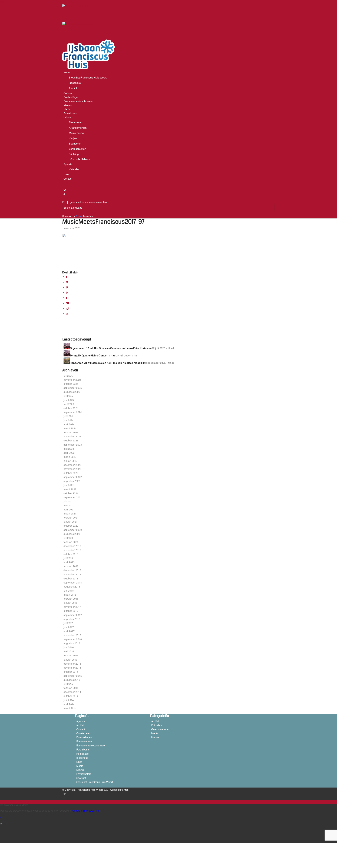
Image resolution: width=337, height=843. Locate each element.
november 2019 (72, 550)
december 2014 (72, 692)
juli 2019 (68, 558)
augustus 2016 (72, 643)
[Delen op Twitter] (67, 282)
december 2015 (72, 663)
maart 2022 (70, 489)
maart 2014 (70, 708)
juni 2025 (69, 400)
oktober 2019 (71, 554)
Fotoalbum (157, 725)
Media (79, 765)
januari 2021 (70, 521)
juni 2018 (69, 590)
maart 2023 (70, 456)
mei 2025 (69, 404)
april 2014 (69, 704)
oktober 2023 (71, 440)
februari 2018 (71, 598)
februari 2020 (71, 542)
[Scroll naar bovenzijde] (1, 823)
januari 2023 (70, 460)
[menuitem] (169, 80)
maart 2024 (70, 428)
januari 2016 (70, 659)
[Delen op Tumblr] (66, 297)
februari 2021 (71, 517)
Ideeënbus (82, 757)
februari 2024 (71, 432)
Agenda (80, 721)
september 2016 (73, 639)
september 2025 (73, 387)
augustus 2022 (72, 481)
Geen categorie (159, 729)
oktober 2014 (71, 696)
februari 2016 (71, 655)
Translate (88, 216)
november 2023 (72, 436)
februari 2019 (71, 566)
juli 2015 (68, 683)
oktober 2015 (71, 671)
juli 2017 (68, 623)
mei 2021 (69, 505)
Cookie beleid (83, 733)
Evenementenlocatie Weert (91, 745)
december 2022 (72, 465)
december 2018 (72, 570)
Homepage (82, 753)
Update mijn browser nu (85, 810)
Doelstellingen (84, 737)
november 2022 (72, 469)
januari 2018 (70, 602)
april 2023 (69, 452)
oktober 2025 (71, 383)
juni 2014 (69, 700)
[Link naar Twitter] (65, 190)
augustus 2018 (72, 586)
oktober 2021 (71, 493)
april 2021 (69, 509)
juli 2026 (68, 375)
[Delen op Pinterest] (67, 287)
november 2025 (72, 379)
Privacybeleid (83, 774)
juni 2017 (69, 627)
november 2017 (72, 606)
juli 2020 (68, 538)
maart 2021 (70, 513)
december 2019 (72, 546)
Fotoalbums (83, 749)
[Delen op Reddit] (67, 308)
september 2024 (73, 412)
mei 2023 (69, 448)
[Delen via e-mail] (67, 313)
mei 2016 (69, 651)
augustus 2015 (72, 679)
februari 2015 (71, 688)
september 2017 (73, 615)
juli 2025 (68, 396)
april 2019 (69, 562)
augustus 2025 (72, 391)
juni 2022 (69, 485)
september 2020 (73, 530)
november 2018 (72, 574)
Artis (126, 789)
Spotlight (81, 778)
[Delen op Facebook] (66, 276)
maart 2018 (70, 594)
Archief (80, 725)
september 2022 (73, 477)
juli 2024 (68, 416)
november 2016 (72, 635)
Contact (80, 729)
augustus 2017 (72, 619)
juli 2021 (68, 501)
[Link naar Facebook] (64, 194)
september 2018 (73, 582)
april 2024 (69, 424)
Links (79, 761)
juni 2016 (69, 647)
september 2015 (73, 675)
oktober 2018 (71, 578)
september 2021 (73, 497)
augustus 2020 (72, 534)
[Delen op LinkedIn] (67, 292)
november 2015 (72, 667)
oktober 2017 (71, 610)
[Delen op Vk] (67, 303)
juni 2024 (69, 420)
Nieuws (80, 770)
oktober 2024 (71, 408)
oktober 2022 (71, 473)
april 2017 (69, 631)
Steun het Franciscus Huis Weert (94, 782)
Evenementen (84, 741)
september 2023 (73, 444)
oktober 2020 (71, 525)
